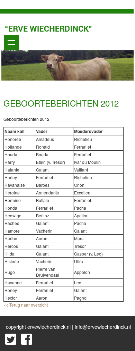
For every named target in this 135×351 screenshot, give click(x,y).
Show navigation (11, 42)
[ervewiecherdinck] (48, 27)
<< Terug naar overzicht (25, 305)
